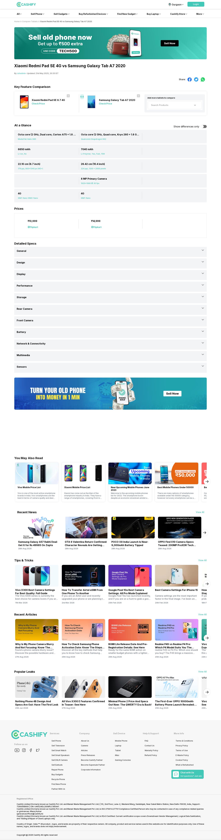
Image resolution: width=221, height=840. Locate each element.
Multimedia (23, 355)
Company (84, 733)
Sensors (22, 366)
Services (54, 733)
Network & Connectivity (31, 343)
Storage (21, 297)
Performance (24, 285)
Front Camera (25, 320)
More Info (179, 733)
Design (21, 262)
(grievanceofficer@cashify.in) (30, 814)
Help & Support (151, 733)
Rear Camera (24, 308)
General (21, 250)
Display (21, 274)
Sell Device (119, 733)
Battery (21, 332)
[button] (195, 4)
